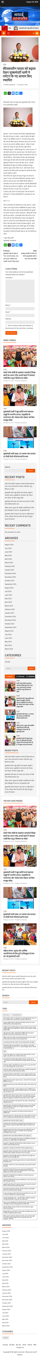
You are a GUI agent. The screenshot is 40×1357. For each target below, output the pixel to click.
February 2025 (10, 609)
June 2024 (8, 638)
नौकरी (24, 1345)
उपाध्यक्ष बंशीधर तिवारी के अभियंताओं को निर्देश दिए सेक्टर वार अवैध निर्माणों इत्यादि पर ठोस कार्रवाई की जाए (19, 1023)
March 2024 (9, 649)
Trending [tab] (31, 676)
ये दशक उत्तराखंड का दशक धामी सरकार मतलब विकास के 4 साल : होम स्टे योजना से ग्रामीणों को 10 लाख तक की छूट (19, 1194)
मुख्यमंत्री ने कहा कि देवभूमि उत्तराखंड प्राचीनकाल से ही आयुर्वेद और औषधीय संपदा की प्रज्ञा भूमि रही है (19, 1156)
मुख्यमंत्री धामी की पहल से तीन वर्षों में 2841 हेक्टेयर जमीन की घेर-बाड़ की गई (19, 1085)
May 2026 (8, 555)
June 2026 (8, 552)
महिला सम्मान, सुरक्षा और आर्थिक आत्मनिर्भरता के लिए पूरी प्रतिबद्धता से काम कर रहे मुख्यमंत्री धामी (25, 728)
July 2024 (8, 634)
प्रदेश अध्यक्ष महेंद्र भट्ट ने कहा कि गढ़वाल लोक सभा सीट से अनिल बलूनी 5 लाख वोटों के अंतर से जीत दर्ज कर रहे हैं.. (19, 1055)
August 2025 (9, 588)
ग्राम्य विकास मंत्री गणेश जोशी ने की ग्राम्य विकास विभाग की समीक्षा (18, 1042)
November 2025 (10, 577)
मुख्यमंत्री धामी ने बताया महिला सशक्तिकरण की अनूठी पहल (17, 1135)
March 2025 (9, 606)
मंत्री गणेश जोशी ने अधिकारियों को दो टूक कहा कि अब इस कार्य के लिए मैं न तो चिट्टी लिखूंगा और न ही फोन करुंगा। (19, 1065)
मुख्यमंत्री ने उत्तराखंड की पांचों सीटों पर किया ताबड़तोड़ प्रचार (18, 1148)
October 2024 (9, 624)
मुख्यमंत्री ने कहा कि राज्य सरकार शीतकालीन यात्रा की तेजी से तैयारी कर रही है (19, 1165)
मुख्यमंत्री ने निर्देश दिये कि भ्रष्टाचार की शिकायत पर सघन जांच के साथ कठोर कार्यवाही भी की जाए (19, 1180)
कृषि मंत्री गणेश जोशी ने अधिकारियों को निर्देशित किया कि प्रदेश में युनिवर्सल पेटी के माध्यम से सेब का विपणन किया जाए (18, 1033)
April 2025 (8, 602)
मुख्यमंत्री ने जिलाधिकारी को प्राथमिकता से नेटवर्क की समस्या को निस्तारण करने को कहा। (18, 1175)
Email (7, 312)
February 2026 (10, 566)
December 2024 (10, 616)
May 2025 (8, 599)
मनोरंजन (29, 1345)
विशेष (34, 1345)
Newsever (29, 1352)
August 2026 (9, 545)
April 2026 (8, 559)
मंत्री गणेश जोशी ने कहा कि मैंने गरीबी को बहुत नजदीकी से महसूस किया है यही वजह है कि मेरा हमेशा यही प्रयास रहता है (19, 1070)
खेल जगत (18, 1345)
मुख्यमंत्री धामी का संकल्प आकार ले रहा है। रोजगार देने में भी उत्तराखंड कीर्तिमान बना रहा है (19, 1080)
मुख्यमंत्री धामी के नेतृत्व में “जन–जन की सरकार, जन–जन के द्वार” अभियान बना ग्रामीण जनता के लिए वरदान (11, 256)
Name (7, 305)
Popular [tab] (21, 676)
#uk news (6, 1015)
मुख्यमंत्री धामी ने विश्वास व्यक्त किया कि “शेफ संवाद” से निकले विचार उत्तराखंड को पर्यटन (19, 1101)
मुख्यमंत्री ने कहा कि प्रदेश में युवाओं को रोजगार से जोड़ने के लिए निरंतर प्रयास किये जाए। (19, 1160)
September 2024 (10, 627)
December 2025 (10, 573)
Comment (9, 278)
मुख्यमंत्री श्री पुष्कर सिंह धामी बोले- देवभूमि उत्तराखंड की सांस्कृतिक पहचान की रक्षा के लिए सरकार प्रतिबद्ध (19, 1189)
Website (8, 319)
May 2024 (8, 642)
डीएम (4, 1051)
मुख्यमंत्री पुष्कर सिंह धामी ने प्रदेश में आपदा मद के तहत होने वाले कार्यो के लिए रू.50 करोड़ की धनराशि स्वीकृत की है (19, 1184)
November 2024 (10, 620)
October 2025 (9, 581)
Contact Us (20, 1347)
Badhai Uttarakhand (10, 84)
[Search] (33, 33)
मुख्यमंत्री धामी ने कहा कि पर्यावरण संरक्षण (13, 1120)
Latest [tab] (9, 676)
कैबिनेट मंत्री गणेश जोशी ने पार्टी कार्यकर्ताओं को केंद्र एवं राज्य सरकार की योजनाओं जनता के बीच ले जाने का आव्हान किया (19, 1038)
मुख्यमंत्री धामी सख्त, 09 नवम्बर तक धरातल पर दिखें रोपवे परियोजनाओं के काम (25, 716)
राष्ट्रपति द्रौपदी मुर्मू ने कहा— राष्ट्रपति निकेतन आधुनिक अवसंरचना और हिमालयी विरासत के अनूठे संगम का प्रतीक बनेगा (19, 1198)
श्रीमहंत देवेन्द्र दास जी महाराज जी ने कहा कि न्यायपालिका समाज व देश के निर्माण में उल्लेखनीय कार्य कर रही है (19, 1212)
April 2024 (8, 645)
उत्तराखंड (4, 64)
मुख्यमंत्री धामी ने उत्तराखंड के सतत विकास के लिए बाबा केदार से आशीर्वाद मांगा (18, 1111)
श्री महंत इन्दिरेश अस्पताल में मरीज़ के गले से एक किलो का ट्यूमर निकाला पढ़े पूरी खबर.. (18, 1207)
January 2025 (9, 613)
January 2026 (9, 570)
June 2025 (8, 595)
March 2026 (9, 563)
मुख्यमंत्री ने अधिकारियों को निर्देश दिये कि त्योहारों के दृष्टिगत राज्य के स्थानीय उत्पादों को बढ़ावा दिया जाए (19, 1143)
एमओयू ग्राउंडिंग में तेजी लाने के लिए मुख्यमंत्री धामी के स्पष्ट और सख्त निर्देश (29, 255)
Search (7, 467)
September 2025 (10, 584)
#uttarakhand (16, 1015)
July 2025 (8, 591)
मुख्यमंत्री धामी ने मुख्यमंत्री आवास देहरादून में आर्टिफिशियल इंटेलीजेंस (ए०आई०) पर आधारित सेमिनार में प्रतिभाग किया (19, 1139)
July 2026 (8, 548)
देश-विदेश (11, 1345)
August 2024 (9, 631)
